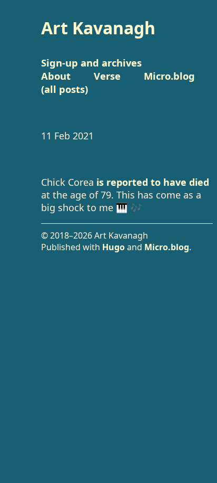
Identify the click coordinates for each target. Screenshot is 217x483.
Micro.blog (166, 247)
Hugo (113, 247)
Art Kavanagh (98, 27)
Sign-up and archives (91, 62)
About (56, 75)
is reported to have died (152, 182)
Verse (107, 75)
